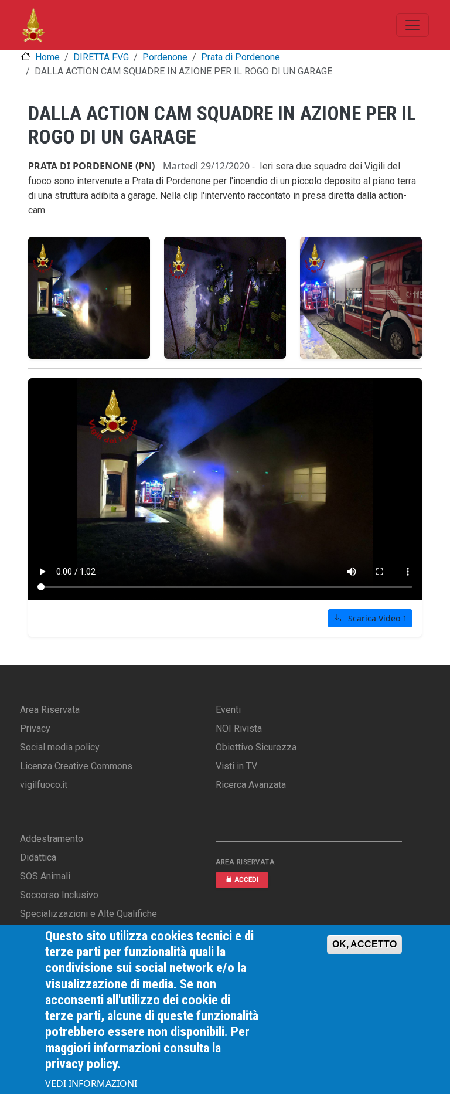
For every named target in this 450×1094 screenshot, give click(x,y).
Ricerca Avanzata (251, 784)
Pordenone (165, 57)
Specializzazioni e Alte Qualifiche (88, 913)
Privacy (35, 728)
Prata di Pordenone (240, 57)
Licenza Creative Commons (76, 766)
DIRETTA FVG (101, 57)
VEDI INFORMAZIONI (91, 1083)
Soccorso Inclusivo (59, 895)
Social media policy (60, 747)
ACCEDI (246, 880)
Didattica (38, 857)
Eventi (228, 709)
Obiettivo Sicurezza (256, 747)
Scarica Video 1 (376, 618)
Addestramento (51, 838)
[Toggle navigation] (412, 25)
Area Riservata (50, 709)
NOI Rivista (239, 728)
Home (47, 57)
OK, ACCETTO (364, 944)
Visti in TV (236, 766)
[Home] (33, 25)
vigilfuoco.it (43, 784)
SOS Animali (45, 876)
